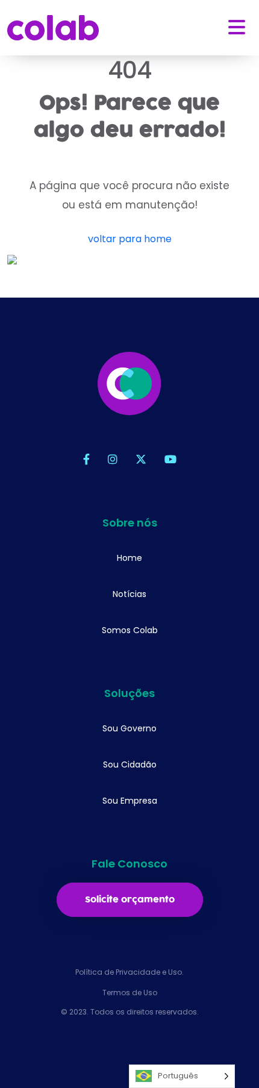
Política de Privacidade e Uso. (129, 972)
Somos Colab (130, 630)
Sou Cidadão (130, 764)
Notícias (129, 594)
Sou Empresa (129, 801)
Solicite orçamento (130, 899)
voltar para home (130, 239)
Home (129, 558)
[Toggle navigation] (236, 27)
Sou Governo (129, 728)
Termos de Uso (129, 992)
